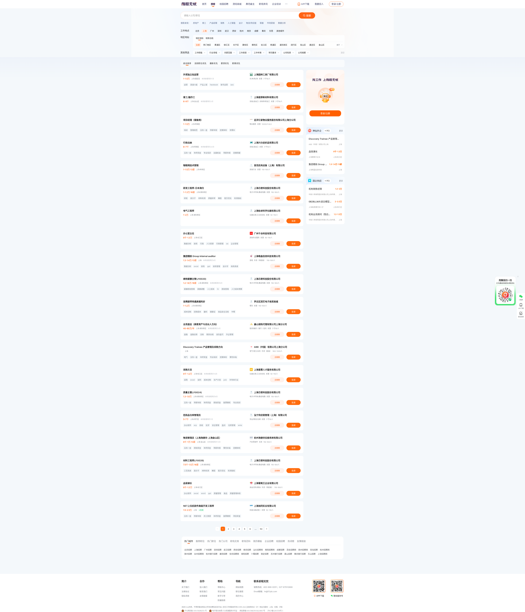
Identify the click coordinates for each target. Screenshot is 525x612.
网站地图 (239, 587)
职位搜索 (239, 591)
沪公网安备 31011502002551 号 (196, 611)
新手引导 (221, 596)
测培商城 (237, 4)
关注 (327, 130)
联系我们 (203, 591)
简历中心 (239, 596)
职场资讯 (263, 4)
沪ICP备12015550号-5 (275, 611)
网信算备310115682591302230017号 (252, 611)
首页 (204, 4)
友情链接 (203, 596)
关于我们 (185, 587)
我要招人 (319, 4)
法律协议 (185, 591)
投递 (293, 84)
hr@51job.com (270, 591)
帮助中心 (221, 587)
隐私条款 (185, 596)
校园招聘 (224, 4)
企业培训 (276, 4)
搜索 (213, 4)
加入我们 (203, 587)
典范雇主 (250, 4)
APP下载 (320, 596)
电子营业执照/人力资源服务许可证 (224, 611)
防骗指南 (221, 600)
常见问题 (221, 591)
